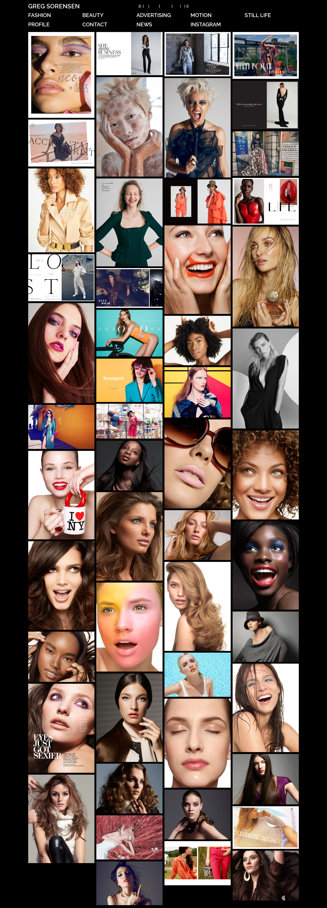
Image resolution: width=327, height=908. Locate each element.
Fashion (39, 15)
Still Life (258, 15)
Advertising (153, 15)
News (144, 24)
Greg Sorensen (54, 6)
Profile (39, 24)
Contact (94, 24)
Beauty (93, 15)
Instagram (206, 24)
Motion (201, 15)
